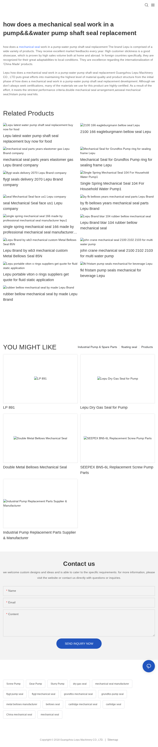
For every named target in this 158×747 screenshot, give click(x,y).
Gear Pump (35, 683)
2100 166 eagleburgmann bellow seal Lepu (115, 132)
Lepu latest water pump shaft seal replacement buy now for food (30, 138)
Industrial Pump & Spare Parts (97, 347)
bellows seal (53, 704)
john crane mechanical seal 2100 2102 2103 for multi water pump (116, 253)
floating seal (129, 347)
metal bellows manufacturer (21, 704)
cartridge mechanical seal (83, 704)
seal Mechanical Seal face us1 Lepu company (32, 206)
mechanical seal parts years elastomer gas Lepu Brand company (38, 162)
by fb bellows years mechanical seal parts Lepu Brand (114, 206)
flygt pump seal (14, 694)
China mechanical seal (19, 714)
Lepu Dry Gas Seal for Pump (104, 407)
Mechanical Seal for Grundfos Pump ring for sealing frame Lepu (116, 162)
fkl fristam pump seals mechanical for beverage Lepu (110, 273)
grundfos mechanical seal (78, 694)
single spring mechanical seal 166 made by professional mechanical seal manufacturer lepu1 (38, 230)
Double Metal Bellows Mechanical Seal (35, 467)
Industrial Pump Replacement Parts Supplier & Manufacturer (39, 535)
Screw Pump (13, 683)
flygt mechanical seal (43, 694)
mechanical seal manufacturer (112, 683)
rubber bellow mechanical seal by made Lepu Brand (40, 297)
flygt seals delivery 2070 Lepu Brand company (33, 182)
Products (147, 347)
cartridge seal (113, 704)
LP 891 (9, 407)
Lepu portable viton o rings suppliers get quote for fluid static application (36, 277)
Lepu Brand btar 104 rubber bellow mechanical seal (108, 225)
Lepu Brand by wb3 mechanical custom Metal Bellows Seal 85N (35, 253)
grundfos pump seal (112, 694)
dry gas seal (80, 683)
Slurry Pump (57, 683)
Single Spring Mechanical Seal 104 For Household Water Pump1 (112, 186)
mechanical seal (29, 46)
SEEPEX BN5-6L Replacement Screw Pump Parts (116, 470)
